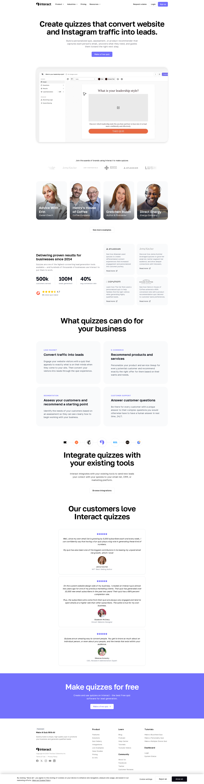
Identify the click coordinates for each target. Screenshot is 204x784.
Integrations (97, 744)
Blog (120, 735)
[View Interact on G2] (38, 293)
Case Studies (97, 751)
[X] (41, 761)
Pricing (83, 4)
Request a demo (140, 4)
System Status (150, 756)
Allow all (179, 779)
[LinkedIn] (54, 761)
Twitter (121, 766)
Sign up (163, 4)
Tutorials (121, 744)
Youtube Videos (124, 748)
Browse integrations (102, 490)
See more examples (102, 230)
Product (58, 4)
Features (96, 735)
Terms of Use (40, 757)
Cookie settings (146, 779)
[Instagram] (46, 761)
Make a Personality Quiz (154, 738)
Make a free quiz (102, 54)
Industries (71, 4)
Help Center (123, 741)
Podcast (121, 738)
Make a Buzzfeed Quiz (153, 735)
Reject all (163, 779)
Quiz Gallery (97, 741)
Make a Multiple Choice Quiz (155, 741)
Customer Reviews (125, 769)
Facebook (122, 763)
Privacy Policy (52, 757)
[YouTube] (50, 761)
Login (153, 4)
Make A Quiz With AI (45, 732)
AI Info (95, 758)
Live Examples (98, 748)
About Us (122, 760)
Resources (94, 4)
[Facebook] (37, 761)
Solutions (96, 738)
